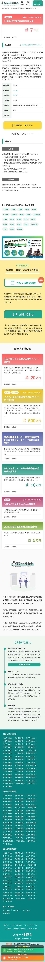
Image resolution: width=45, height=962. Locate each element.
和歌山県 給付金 (31, 880)
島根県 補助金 (19, 768)
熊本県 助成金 (7, 838)
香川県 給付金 (7, 889)
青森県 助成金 (19, 795)
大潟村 (5, 229)
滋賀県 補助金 (7, 762)
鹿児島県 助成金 (8, 841)
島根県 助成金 (19, 826)
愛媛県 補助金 (19, 774)
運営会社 (6, 925)
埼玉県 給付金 (19, 862)
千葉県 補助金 (30, 747)
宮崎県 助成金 (30, 838)
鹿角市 (27, 209)
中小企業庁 (16, 910)
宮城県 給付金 (7, 856)
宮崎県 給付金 (30, 895)
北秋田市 (14, 214)
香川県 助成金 (7, 832)
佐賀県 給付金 (19, 892)
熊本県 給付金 (7, 895)
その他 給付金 (7, 901)
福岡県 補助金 (7, 777)
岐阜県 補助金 (30, 756)
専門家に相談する (24, 125)
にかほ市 (5, 214)
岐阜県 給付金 (30, 871)
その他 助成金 (7, 844)
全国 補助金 (31, 783)
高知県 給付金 (30, 889)
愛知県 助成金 (19, 817)
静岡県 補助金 (7, 759)
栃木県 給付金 (30, 859)
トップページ (5, 8)
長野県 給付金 (19, 871)
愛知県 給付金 (19, 874)
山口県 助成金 (19, 829)
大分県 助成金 (19, 838)
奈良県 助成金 (19, 823)
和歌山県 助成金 (31, 823)
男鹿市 (19, 219)
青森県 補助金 (19, 738)
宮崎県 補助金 (30, 780)
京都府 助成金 (19, 820)
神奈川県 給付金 (20, 865)
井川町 (12, 224)
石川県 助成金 (19, 810)
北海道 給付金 (7, 853)
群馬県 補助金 (7, 747)
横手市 (22, 214)
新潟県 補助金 (32, 750)
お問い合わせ (33, 929)
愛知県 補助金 (19, 759)
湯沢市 (26, 219)
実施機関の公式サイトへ (21, 134)
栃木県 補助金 (30, 744)
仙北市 (34, 209)
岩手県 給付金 (30, 853)
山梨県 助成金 (7, 813)
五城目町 (5, 209)
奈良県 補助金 (19, 765)
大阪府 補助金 (30, 762)
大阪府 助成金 (30, 820)
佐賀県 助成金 (19, 835)
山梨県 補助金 (7, 756)
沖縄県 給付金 (20, 898)
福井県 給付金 (30, 868)
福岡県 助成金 (7, 835)
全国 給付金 (31, 898)
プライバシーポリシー (32, 925)
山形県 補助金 (30, 741)
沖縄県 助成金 (20, 841)
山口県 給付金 (19, 886)
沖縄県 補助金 (20, 783)
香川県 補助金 (7, 774)
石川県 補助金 (19, 753)
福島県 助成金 (7, 801)
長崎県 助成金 (30, 835)
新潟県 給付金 (32, 865)
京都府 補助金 (19, 762)
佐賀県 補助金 (19, 777)
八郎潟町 (19, 229)
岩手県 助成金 (30, 795)
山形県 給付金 (30, 856)
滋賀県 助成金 (7, 820)
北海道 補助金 (7, 738)
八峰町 (13, 209)
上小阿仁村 (34, 224)
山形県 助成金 (30, 798)
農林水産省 (6, 913)
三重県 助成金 (30, 817)
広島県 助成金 (7, 829)
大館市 (5, 219)
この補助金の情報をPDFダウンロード (32, 45)
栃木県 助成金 (30, 801)
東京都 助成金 (7, 807)
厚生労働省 (26, 910)
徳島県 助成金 (30, 829)
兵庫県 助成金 (7, 823)
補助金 (14, 384)
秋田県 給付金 (19, 856)
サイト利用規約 (17, 925)
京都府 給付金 (19, 877)
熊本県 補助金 (7, 780)
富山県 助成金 (7, 810)
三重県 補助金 (30, 759)
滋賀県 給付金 (7, 877)
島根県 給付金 (19, 883)
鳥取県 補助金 (7, 768)
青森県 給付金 (19, 853)
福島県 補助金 (7, 744)
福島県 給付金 (7, 859)
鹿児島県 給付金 (8, 898)
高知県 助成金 (30, 832)
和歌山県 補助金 (31, 765)
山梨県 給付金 (7, 871)
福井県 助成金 (30, 810)
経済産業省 (6, 910)
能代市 (5, 224)
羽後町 (19, 224)
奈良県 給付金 (19, 880)
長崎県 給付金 (30, 892)
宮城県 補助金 (7, 741)
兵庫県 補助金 (7, 765)
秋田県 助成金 (19, 798)
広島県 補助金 (7, 771)
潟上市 (12, 219)
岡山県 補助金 (30, 768)
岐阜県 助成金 (30, 813)
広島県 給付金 (7, 886)
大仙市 (28, 214)
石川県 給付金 (19, 868)
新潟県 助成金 (32, 807)
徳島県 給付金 (30, 886)
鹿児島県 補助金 (8, 783)
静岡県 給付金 (7, 874)
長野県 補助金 (19, 756)
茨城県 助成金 (19, 801)
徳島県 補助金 (30, 771)
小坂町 (26, 224)
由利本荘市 (37, 214)
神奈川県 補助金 (20, 750)
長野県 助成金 (19, 813)
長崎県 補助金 (30, 777)
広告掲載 (8, 929)
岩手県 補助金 (30, 738)
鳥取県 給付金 (7, 883)
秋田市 (33, 219)
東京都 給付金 (7, 865)
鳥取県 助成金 (7, 826)
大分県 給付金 (19, 895)
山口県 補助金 (19, 771)
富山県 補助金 (7, 753)
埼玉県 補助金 (19, 747)
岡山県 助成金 (30, 826)
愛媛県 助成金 (19, 832)
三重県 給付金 (30, 874)
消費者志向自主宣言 (20, 929)
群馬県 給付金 (7, 862)
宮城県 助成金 (7, 798)
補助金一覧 (14, 8)
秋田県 (7, 37)
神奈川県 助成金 (20, 807)
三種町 (20, 209)
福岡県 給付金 (7, 892)
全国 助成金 (31, 841)
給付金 (14, 37)
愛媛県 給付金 (19, 889)
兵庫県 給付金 (7, 880)
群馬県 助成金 (7, 804)
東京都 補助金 (7, 750)
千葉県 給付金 (30, 862)
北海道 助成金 (7, 795)
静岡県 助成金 (7, 817)
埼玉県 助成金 (19, 804)
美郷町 (12, 229)
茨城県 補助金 (19, 744)
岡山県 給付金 (30, 883)
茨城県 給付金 (19, 859)
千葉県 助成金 (30, 804)
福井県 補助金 (30, 753)
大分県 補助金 (19, 780)
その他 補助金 (7, 786)
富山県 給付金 (7, 868)
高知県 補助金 (30, 774)
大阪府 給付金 (30, 877)
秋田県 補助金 (19, 741)
